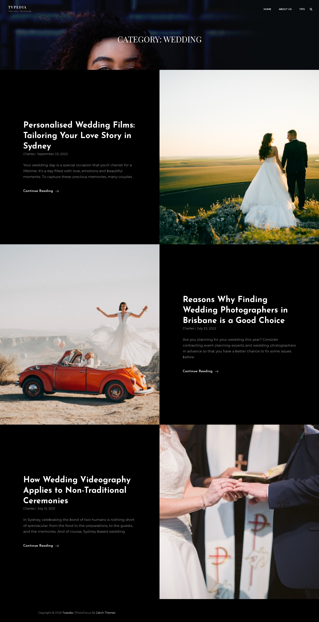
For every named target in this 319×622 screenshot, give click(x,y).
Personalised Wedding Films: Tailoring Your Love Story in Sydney (79, 136)
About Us (285, 9)
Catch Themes (105, 612)
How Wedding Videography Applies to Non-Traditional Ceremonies (77, 490)
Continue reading (41, 191)
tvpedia (17, 7)
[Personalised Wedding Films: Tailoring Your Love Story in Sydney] (239, 157)
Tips (302, 9)
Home (267, 9)
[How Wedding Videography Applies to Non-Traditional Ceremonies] (239, 512)
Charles (29, 154)
